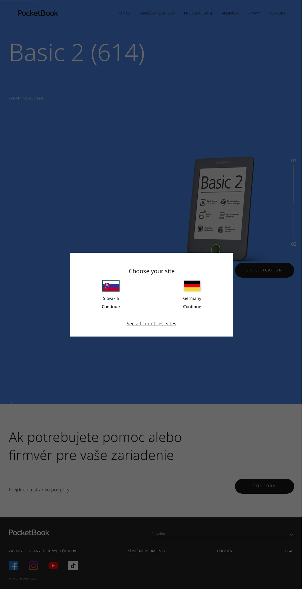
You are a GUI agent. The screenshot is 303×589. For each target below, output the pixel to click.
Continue (111, 306)
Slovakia (111, 298)
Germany (192, 298)
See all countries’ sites (151, 323)
